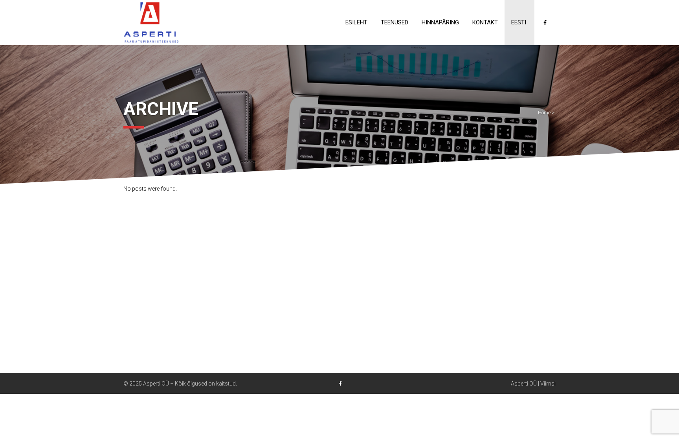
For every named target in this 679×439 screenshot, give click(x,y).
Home (544, 113)
